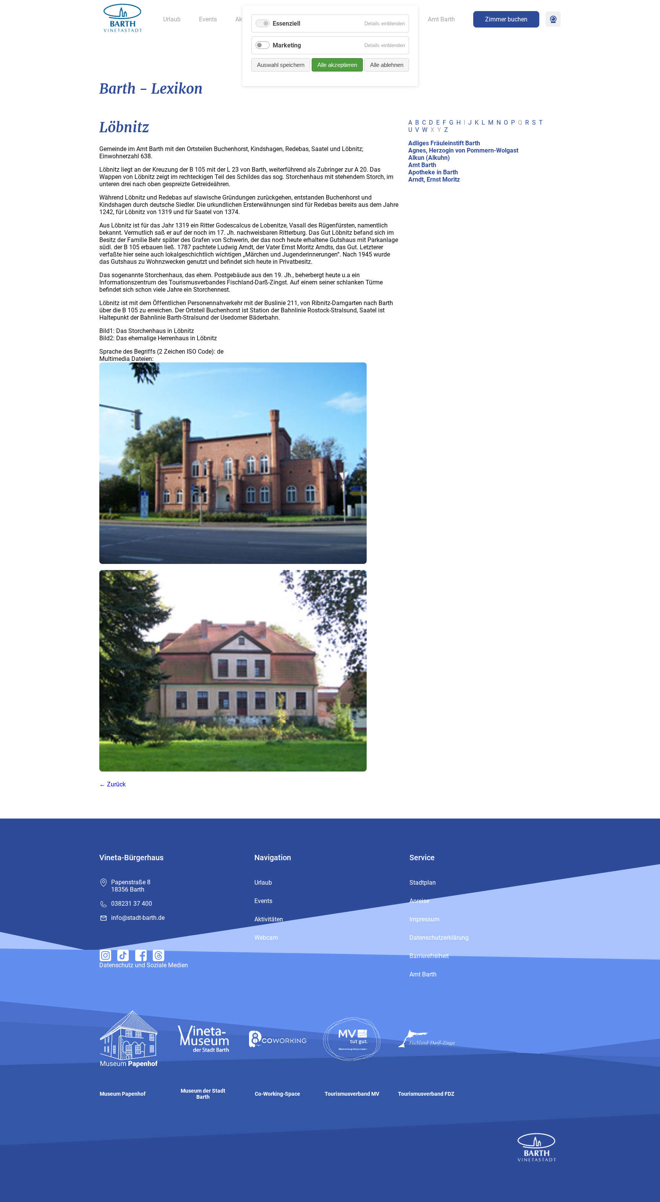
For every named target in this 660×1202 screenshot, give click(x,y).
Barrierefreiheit (429, 956)
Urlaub (172, 19)
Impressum (424, 919)
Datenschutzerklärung (439, 937)
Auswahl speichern (280, 65)
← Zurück (112, 784)
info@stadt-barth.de (138, 917)
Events (208, 19)
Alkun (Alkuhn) (429, 157)
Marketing (287, 45)
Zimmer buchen (506, 19)
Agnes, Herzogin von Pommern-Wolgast (463, 150)
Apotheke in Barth (433, 172)
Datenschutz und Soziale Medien (143, 965)
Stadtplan (422, 882)
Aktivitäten (268, 919)
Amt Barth (441, 19)
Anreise (419, 901)
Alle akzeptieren (337, 65)
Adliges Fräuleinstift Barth (444, 143)
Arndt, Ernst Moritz (434, 179)
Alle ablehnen (386, 65)
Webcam (553, 19)
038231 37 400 (131, 903)
